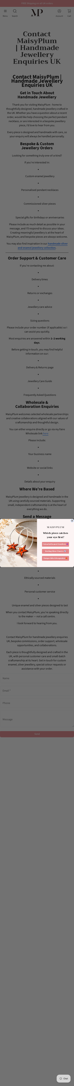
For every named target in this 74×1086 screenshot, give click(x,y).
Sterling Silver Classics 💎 (55, 551)
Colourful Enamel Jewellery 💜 (55, 544)
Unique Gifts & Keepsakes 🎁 (55, 558)
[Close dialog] (72, 520)
